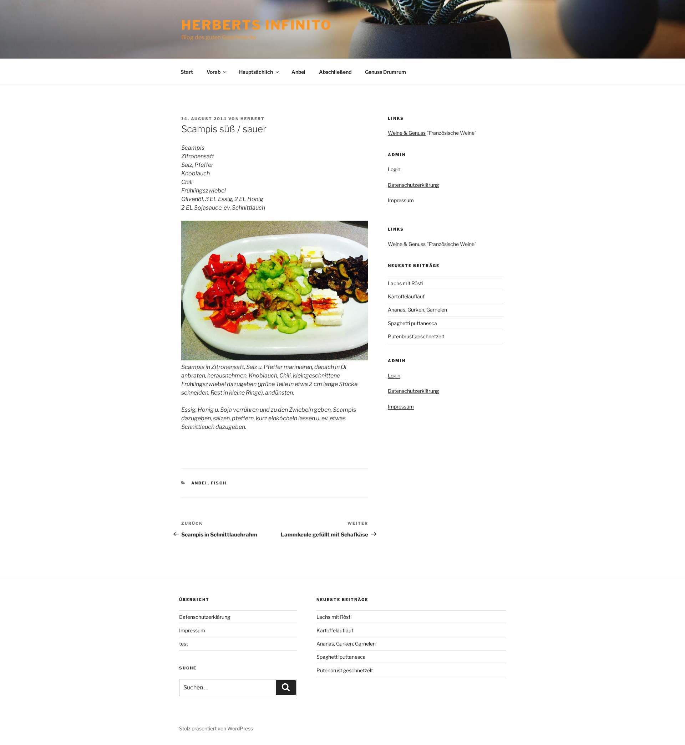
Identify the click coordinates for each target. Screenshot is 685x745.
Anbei (298, 72)
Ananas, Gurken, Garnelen (417, 310)
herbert (252, 118)
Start (187, 72)
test (183, 644)
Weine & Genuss (407, 133)
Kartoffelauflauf (406, 296)
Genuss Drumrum (385, 72)
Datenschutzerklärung (413, 185)
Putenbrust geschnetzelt (416, 336)
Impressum (401, 200)
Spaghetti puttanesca (412, 323)
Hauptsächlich (256, 72)
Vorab (213, 72)
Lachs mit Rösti (405, 283)
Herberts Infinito (256, 25)
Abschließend (335, 72)
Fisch (219, 483)
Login (394, 169)
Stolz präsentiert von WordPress (216, 728)
